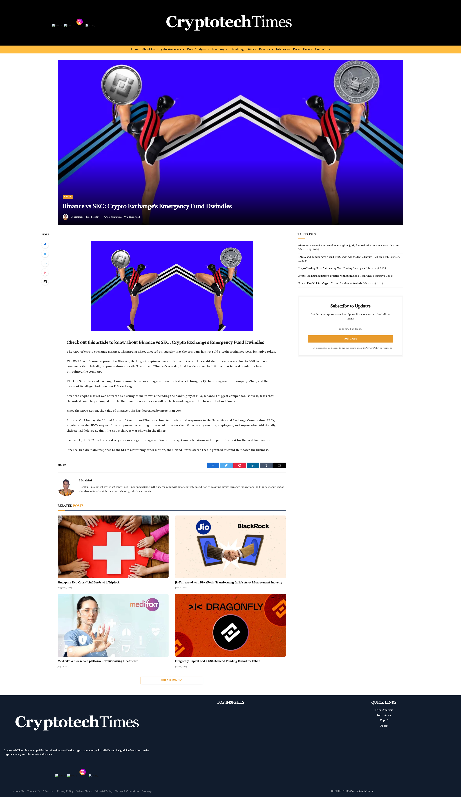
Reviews (264, 49)
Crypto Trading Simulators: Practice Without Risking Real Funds (335, 276)
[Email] (45, 281)
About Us (148, 49)
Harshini (78, 217)
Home (135, 49)
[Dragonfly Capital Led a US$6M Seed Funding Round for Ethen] (230, 625)
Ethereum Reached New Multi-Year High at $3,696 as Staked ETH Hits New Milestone (348, 245)
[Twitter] (45, 253)
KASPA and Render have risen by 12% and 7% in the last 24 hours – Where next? (343, 257)
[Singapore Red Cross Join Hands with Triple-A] (113, 546)
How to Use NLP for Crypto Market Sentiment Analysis (330, 283)
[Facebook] (45, 244)
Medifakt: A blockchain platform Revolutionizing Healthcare (98, 661)
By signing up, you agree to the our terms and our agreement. (352, 348)
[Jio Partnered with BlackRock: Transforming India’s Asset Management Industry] (230, 546)
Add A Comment (171, 680)
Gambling (237, 49)
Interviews (283, 49)
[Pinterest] (45, 272)
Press (296, 49)
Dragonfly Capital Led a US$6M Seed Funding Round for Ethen (217, 661)
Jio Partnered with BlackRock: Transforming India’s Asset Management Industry (228, 582)
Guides (251, 49)
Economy (218, 49)
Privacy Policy (372, 348)
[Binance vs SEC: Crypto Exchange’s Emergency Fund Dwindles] (230, 142)
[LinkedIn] (45, 263)
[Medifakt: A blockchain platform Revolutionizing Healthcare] (113, 625)
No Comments (114, 217)
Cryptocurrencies (169, 49)
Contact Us (322, 49)
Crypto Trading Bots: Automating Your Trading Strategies (331, 268)
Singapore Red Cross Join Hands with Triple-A (88, 582)
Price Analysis (196, 49)
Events (307, 49)
